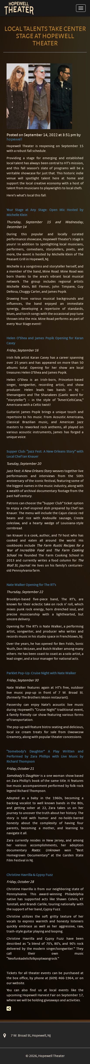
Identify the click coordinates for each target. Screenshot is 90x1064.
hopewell (14, 139)
